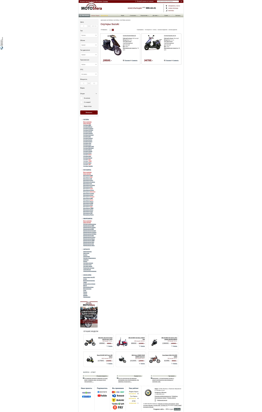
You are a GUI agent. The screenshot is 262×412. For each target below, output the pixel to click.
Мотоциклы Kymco (88, 190)
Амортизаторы (87, 251)
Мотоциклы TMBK (88, 208)
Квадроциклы (87, 218)
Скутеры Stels (87, 156)
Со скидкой (87, 102)
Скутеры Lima (87, 144)
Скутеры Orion (87, 153)
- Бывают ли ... (138, 376)
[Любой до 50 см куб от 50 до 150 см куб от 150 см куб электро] (89, 45)
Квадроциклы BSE (88, 229)
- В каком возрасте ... (102, 376)
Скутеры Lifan (87, 143)
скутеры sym (164, 405)
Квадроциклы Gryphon (89, 232)
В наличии (87, 98)
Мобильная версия (162, 400)
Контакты (178, 15)
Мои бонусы (85, 15)
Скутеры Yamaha (88, 166)
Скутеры (105, 1)
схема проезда (173, 8)
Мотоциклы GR (87, 178)
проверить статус (174, 6)
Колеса (85, 254)
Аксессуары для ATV (89, 277)
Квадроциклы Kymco (89, 237)
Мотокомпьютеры (88, 287)
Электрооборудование (89, 271)
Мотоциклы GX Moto (89, 185)
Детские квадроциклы (89, 224)
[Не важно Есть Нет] (89, 74)
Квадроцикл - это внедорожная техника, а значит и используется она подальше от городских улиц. (163, 380)
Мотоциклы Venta (88, 209)
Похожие (127, 60)
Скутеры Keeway (88, 138)
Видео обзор (87, 106)
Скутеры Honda (87, 131)
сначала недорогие (162, 29)
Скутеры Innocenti (88, 135)
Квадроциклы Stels (88, 242)
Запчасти (86, 249)
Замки (85, 282)
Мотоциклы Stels (88, 205)
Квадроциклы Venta (88, 245)
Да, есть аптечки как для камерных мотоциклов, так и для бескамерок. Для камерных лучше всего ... (128, 380)
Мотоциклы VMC (88, 213)
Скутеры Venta (87, 162)
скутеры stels (156, 405)
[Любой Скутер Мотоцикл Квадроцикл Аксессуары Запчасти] (89, 35)
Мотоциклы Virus (88, 211)
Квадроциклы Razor (89, 238)
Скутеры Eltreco (87, 126)
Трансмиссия (87, 269)
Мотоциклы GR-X (88, 180)
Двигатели (86, 253)
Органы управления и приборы (89, 258)
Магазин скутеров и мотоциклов (166, 403)
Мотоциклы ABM (88, 175)
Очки (84, 290)
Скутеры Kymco (87, 141)
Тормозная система (88, 268)
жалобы (171, 10)
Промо (85, 292)
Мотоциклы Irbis (88, 187)
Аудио (85, 279)
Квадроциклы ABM (88, 225)
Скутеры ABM (87, 125)
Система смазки (87, 266)
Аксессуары (87, 274)
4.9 (138, 393)
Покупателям (145, 15)
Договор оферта (171, 398)
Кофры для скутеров (89, 283)
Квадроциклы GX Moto (89, 234)
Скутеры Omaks (87, 151)
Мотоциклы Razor (88, 201)
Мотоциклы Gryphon (89, 182)
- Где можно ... (172, 376)
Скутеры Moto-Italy (88, 146)
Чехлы (85, 293)
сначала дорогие (172, 29)
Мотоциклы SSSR (88, 203)
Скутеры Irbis (87, 136)
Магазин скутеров (107, 20)
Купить (110, 346)
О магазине (133, 15)
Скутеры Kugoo (87, 140)
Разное (85, 261)
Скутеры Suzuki (87, 158)
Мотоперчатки (87, 288)
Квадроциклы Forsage (89, 230)
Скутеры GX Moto (88, 130)
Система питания (88, 263)
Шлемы (85, 295)
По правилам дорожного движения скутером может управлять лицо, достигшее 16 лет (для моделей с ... (95, 380)
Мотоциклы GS (87, 183)
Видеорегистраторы (89, 280)
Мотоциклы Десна (88, 214)
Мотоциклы (87, 169)
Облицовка (86, 256)
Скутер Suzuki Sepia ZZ (129, 35)
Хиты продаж (87, 123)
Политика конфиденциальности (163, 396)
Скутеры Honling (88, 133)
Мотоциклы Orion (88, 195)
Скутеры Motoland (88, 148)
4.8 (138, 398)
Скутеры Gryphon (88, 128)
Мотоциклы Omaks (88, 193)
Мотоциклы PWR (88, 198)
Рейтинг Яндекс (95, 15)
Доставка (156, 15)
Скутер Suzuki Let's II (170, 35)
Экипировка (86, 297)
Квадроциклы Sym (88, 243)
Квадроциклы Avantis (89, 227)
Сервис (166, 15)
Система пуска (87, 264)
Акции (122, 15)
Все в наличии (87, 122)
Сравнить (134, 60)
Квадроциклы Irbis (88, 235)
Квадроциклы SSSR (88, 240)
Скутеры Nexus (87, 149)
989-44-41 (149, 8)
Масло (85, 285)
